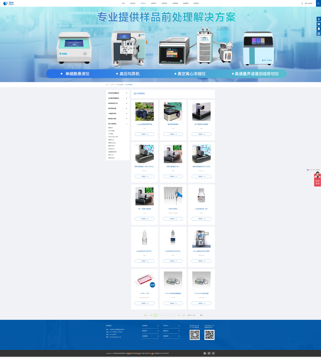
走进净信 (132, 3)
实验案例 (185, 3)
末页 (184, 315)
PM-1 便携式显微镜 (144, 209)
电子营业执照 (134, 353)
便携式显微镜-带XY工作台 (201, 166)
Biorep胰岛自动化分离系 (201, 251)
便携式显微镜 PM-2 (173, 166)
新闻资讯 (164, 3)
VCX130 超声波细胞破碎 (173, 293)
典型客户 (154, 3)
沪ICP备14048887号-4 (145, 353)
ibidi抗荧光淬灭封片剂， (145, 251)
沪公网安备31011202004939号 (161, 353)
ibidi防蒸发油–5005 (201, 209)
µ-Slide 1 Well (144, 293)
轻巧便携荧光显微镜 (201, 124)
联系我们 (196, 3)
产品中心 (143, 3)
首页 (123, 3)
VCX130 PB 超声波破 (201, 293)
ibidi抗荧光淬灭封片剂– (173, 251)
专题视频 (175, 3)
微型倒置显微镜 (173, 124)
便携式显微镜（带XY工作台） (145, 166)
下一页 (178, 315)
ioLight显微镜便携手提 (144, 124)
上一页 (150, 315)
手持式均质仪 (173, 209)
